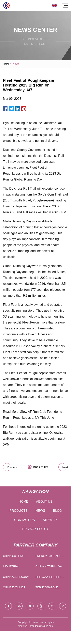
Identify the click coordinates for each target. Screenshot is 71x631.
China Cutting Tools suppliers (15, 556)
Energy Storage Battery (48, 556)
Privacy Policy (35, 529)
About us (44, 501)
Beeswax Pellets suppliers (48, 577)
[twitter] (30, 606)
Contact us (24, 520)
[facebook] (8, 606)
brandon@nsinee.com (41, 626)
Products (18, 510)
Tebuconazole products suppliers (47, 588)
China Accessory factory (16, 577)
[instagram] (51, 606)
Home (6, 64)
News (40, 510)
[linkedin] (19, 606)
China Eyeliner (14, 587)
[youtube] (40, 606)
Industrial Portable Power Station (15, 567)
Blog (57, 510)
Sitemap (50, 520)
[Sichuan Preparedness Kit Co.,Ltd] (6, 5)
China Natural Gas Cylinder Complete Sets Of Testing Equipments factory (50, 567)
